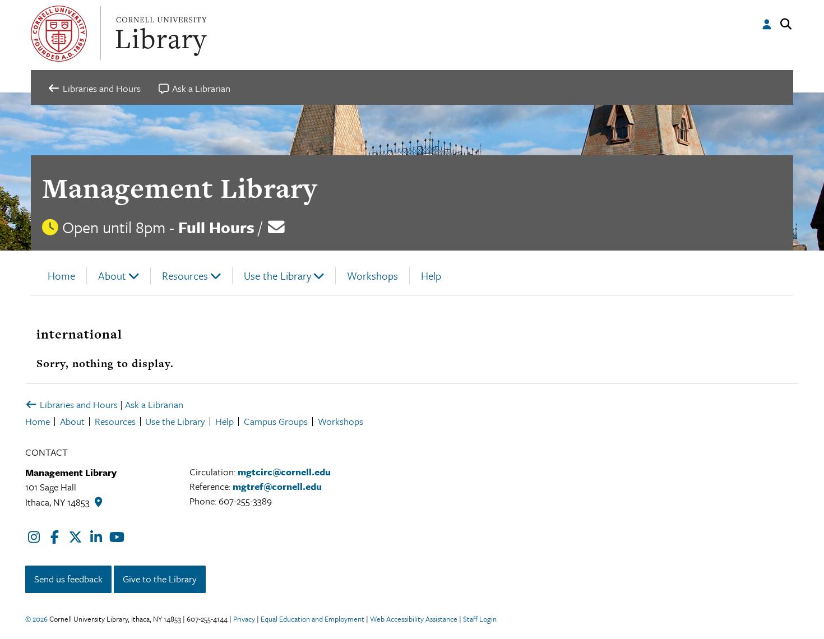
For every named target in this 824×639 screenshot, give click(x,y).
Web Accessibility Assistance (413, 618)
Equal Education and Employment (312, 618)
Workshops (372, 275)
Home (61, 275)
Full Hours (216, 227)
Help (431, 275)
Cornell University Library (160, 34)
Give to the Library (160, 579)
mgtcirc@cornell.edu (284, 472)
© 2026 (36, 618)
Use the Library (277, 275)
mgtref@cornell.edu (277, 486)
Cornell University (59, 34)
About (112, 275)
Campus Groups (276, 421)
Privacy (244, 618)
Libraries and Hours (78, 404)
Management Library (179, 188)
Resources (185, 275)
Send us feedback (68, 579)
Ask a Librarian (154, 404)
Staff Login (480, 618)
